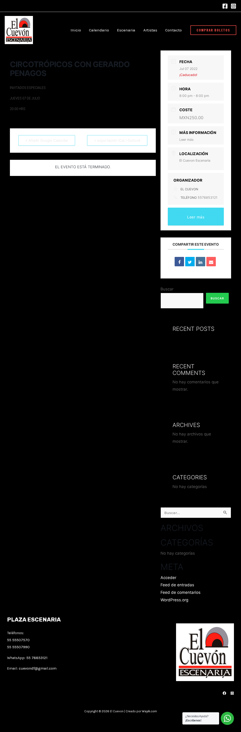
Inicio (76, 30)
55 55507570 (18, 640)
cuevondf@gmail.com (37, 668)
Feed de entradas (177, 585)
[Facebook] (225, 6)
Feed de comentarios (181, 592)
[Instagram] (233, 6)
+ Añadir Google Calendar (46, 140)
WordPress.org (174, 600)
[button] (213, 30)
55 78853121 (37, 658)
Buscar (167, 289)
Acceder (168, 577)
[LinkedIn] (200, 261)
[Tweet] (190, 261)
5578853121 (207, 197)
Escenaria (126, 30)
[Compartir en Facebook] (179, 261)
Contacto (173, 30)
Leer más (186, 139)
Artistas (150, 30)
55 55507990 (18, 647)
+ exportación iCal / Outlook (117, 140)
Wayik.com (149, 711)
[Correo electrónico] (211, 261)
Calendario (99, 30)
